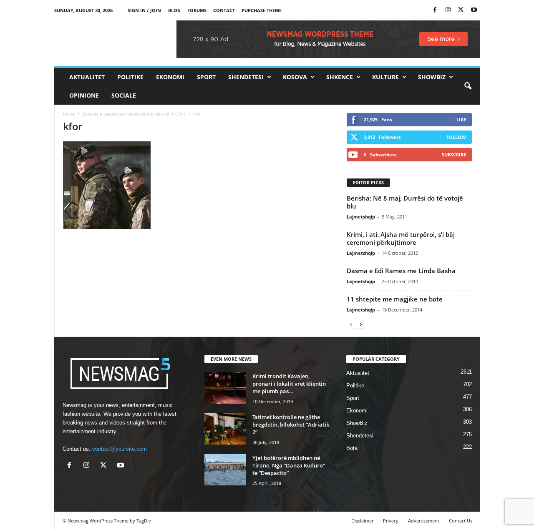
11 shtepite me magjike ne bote (395, 299)
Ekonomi (170, 77)
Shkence (339, 77)
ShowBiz (432, 77)
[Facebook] (435, 10)
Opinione (84, 95)
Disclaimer (362, 520)
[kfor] (196, 185)
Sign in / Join (144, 10)
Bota (352, 448)
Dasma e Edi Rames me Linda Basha (401, 270)
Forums (197, 10)
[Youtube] (474, 10)
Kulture (385, 77)
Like (461, 119)
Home (69, 114)
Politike (130, 77)
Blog (174, 10)
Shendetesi (246, 77)
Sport (206, 77)
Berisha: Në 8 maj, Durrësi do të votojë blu (405, 202)
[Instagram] (448, 10)
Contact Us (460, 520)
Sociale (123, 95)
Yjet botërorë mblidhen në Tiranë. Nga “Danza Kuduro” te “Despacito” (288, 465)
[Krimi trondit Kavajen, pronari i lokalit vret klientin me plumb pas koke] (225, 388)
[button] (467, 86)
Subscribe (454, 154)
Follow (456, 137)
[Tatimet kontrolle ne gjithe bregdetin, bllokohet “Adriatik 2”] (225, 429)
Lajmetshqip (361, 217)
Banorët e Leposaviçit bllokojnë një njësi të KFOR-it (134, 114)
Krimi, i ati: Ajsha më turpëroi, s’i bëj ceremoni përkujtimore (401, 238)
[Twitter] (461, 10)
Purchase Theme (262, 10)
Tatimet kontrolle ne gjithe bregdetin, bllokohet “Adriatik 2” (290, 424)
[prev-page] (351, 324)
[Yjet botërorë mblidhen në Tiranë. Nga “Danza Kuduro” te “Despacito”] (225, 469)
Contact (224, 10)
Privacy (390, 520)
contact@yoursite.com (119, 449)
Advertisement (423, 520)
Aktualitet (87, 77)
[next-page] (361, 324)
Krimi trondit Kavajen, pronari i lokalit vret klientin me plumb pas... (289, 383)
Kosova (295, 77)
